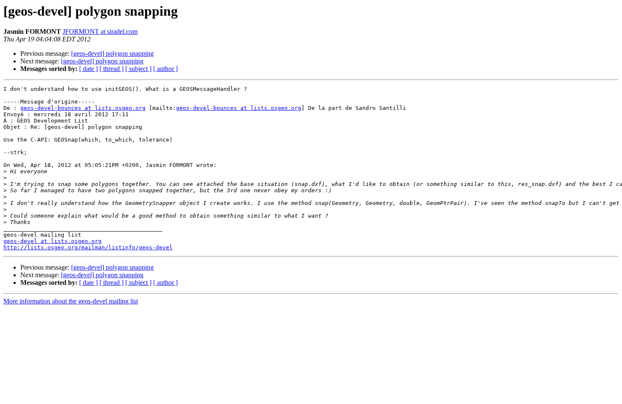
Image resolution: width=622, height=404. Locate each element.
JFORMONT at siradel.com (100, 31)
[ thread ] (111, 68)
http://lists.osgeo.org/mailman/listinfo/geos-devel (88, 247)
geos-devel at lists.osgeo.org (52, 241)
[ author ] (165, 68)
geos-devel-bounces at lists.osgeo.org (83, 108)
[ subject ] (138, 68)
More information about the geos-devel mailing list (70, 301)
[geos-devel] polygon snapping (112, 53)
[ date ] (88, 68)
